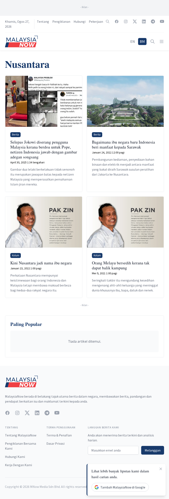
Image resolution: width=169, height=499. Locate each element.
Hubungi (80, 21)
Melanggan (153, 450)
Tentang (43, 21)
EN (132, 41)
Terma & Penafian (59, 435)
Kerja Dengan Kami (18, 465)
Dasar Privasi (55, 443)
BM (142, 41)
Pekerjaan (96, 21)
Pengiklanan (61, 21)
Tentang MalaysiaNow (20, 435)
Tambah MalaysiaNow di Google (122, 487)
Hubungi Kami (15, 457)
